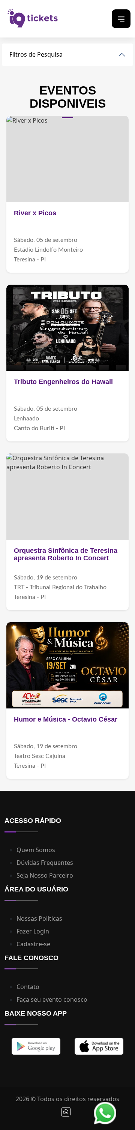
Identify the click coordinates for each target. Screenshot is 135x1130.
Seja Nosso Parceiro (44, 875)
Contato (27, 987)
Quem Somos (35, 850)
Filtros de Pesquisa (36, 54)
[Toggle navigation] (121, 18)
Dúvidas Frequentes (44, 862)
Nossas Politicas (39, 918)
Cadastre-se (33, 944)
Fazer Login (32, 931)
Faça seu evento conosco (51, 999)
